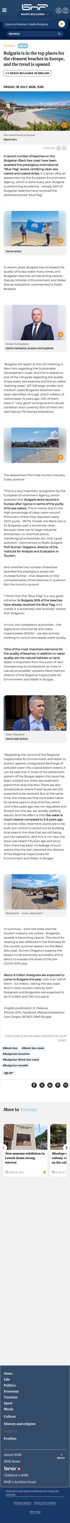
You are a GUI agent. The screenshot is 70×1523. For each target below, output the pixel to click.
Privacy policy (22, 1502)
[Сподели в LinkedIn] (50, 1085)
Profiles (10, 1439)
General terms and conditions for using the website (32, 1493)
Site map (35, 1511)
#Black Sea (10, 1048)
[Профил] (65, 11)
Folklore (10, 1431)
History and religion (20, 1424)
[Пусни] (62, 24)
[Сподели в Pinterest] (58, 1085)
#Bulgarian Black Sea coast (21, 1059)
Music (8, 1409)
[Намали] (64, 148)
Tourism (9, 45)
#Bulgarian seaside (15, 1065)
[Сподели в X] (42, 1085)
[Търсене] (59, 34)
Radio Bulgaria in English (29, 73)
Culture (10, 1416)
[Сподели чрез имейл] (66, 1085)
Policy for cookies (45, 1502)
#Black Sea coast (33, 1048)
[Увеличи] (58, 148)
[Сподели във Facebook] (34, 1085)
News (8, 1373)
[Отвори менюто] (4, 10)
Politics (10, 1385)
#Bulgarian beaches (16, 1053)
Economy (11, 1391)
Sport (8, 1403)
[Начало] (35, 7)
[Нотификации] (59, 11)
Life (7, 1379)
